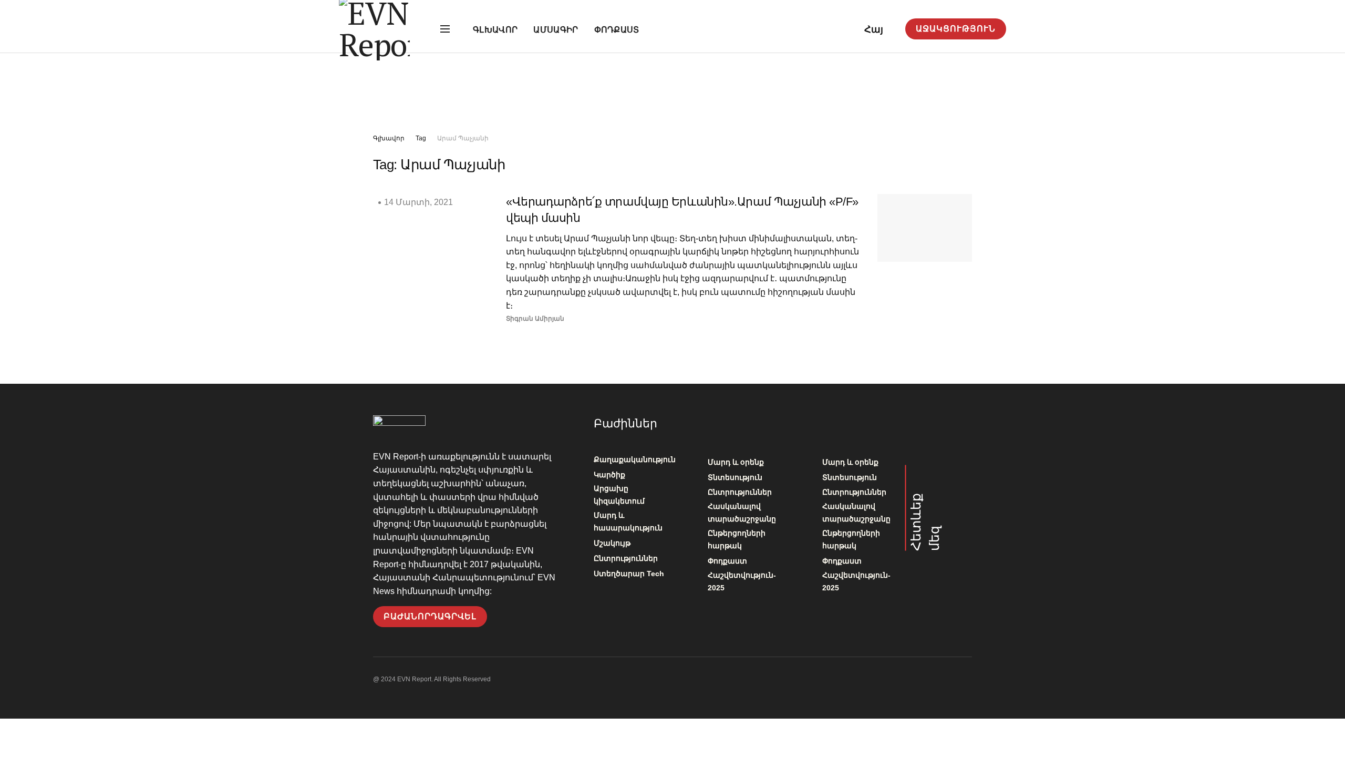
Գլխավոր (495, 29)
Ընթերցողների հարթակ (736, 539)
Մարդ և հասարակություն (628, 521)
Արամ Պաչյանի (463, 138)
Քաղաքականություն (635, 459)
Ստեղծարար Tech (629, 573)
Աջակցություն (956, 28)
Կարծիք (609, 474)
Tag (421, 138)
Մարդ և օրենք (736, 462)
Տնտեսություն (735, 477)
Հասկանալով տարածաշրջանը (742, 512)
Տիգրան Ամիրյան (535, 318)
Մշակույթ (612, 543)
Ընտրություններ (626, 558)
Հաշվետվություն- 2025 (742, 581)
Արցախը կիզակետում (619, 494)
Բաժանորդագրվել (430, 616)
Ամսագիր (555, 29)
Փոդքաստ (616, 29)
